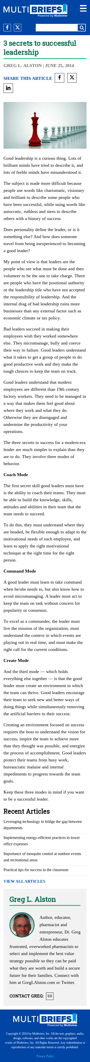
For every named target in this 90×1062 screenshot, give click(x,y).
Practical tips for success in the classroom (36, 870)
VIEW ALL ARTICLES (24, 881)
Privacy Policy (45, 1056)
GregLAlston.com (38, 982)
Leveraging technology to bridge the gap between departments (43, 824)
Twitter (67, 982)
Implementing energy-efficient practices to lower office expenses (42, 840)
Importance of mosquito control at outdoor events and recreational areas (42, 857)
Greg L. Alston (23, 65)
